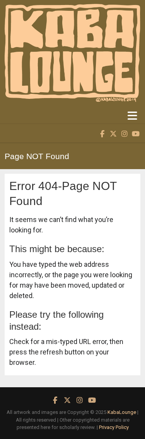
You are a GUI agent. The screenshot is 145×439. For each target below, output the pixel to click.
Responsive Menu (132, 116)
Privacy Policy (114, 427)
